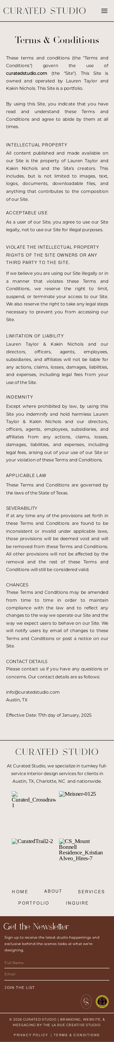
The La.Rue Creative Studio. (72, 1025)
